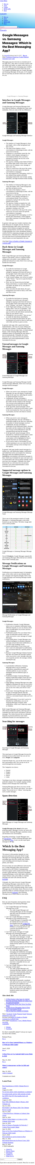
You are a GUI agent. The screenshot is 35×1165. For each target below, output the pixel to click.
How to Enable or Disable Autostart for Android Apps (14, 1018)
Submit (20, 1159)
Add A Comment (7, 1073)
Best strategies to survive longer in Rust (14, 1137)
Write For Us (10, 1156)
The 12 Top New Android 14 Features (17, 1011)
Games (6, 7)
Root (5, 10)
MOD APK (7, 9)
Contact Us (9, 1154)
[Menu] (0, 29)
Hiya (11, 840)
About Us (9, 1149)
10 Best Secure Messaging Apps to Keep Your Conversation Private (18, 1008)
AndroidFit (7, 55)
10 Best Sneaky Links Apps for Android (17, 999)
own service (7, 838)
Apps (5, 5)
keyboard (5, 879)
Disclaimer (9, 1152)
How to (6, 4)
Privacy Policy (10, 1151)
